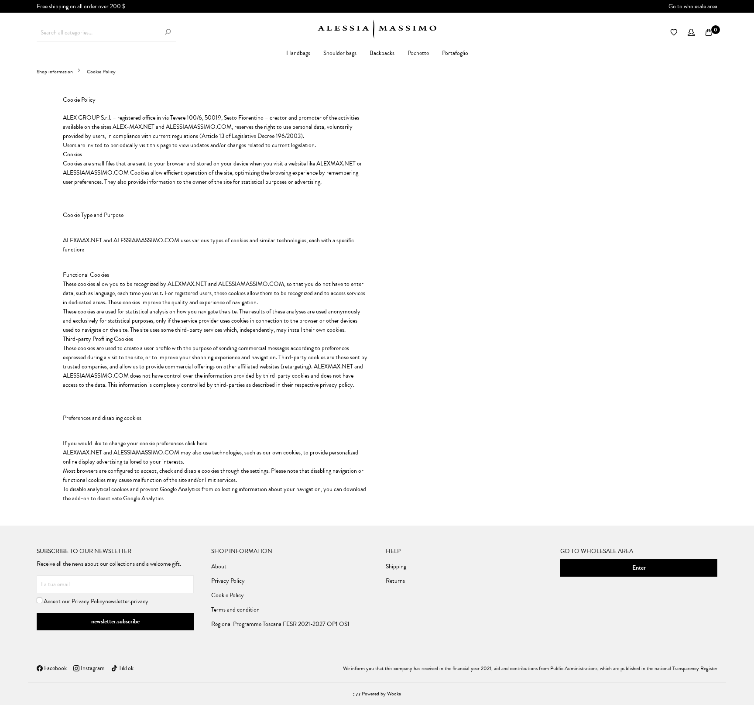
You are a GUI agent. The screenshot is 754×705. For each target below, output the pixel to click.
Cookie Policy (227, 595)
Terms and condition (235, 609)
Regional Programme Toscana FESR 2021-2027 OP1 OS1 (280, 624)
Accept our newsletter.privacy (95, 601)
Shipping (396, 566)
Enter (639, 567)
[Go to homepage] (376, 29)
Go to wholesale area (692, 6)
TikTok (125, 668)
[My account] (691, 32)
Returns (395, 580)
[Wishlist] (673, 32)
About (218, 566)
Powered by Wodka (380, 694)
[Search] (167, 32)
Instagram (92, 668)
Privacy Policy (88, 601)
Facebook (55, 668)
